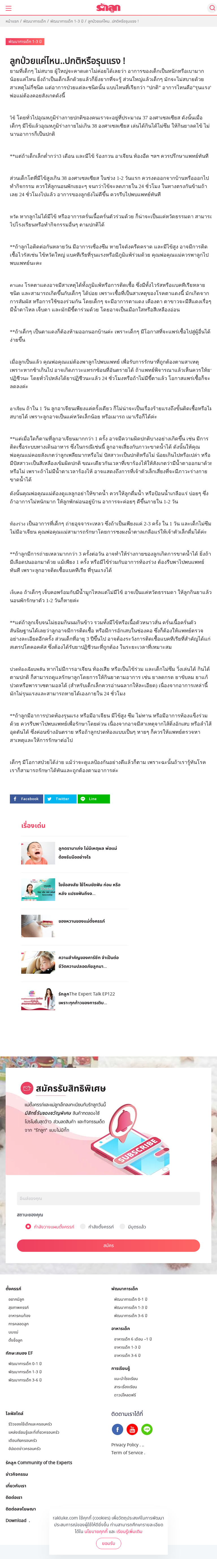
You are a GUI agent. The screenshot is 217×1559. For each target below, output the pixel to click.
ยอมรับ (108, 1543)
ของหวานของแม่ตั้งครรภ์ (81, 921)
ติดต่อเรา (14, 1497)
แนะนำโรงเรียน (126, 1379)
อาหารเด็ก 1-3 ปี (127, 1347)
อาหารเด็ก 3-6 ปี (127, 1356)
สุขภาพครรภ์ (18, 1308)
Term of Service (127, 1452)
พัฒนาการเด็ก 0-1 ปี (25, 1364)
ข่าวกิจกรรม (17, 1474)
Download (16, 1520)
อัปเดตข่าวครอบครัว (24, 1449)
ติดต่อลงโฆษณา (21, 1509)
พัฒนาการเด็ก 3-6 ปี (25, 1380)
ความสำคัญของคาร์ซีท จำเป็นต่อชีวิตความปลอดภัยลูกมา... (88, 961)
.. (143, 1445)
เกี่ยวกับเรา (16, 1485)
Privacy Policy (124, 1445)
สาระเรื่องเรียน (125, 1387)
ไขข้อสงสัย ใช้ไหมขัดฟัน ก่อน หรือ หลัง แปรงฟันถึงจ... (89, 888)
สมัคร (108, 1245)
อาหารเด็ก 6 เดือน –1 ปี (133, 1339)
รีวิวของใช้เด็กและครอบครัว (30, 1424)
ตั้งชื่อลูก (15, 1340)
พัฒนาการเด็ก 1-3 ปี (66, 21)
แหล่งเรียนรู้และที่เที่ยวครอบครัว (33, 1432)
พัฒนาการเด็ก (34, 21)
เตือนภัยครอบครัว (22, 1441)
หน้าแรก (12, 21)
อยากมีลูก (16, 1299)
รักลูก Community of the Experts (39, 1462)
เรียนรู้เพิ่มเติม (129, 1531)
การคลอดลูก (18, 1324)
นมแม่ (13, 1332)
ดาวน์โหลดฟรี (125, 1395)
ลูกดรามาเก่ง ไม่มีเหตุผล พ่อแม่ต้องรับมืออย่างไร (87, 852)
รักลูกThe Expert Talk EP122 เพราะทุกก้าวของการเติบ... (86, 998)
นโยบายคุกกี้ (96, 1531)
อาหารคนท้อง (19, 1316)
